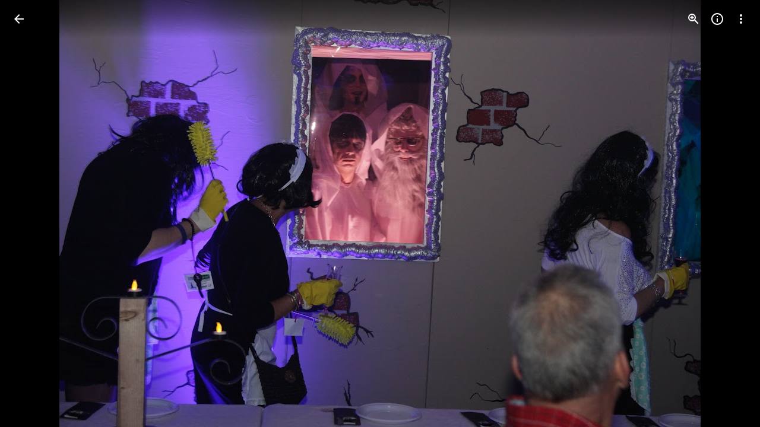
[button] (33, 213)
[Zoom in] (693, 19)
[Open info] (717, 19)
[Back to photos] (19, 19)
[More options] (741, 19)
